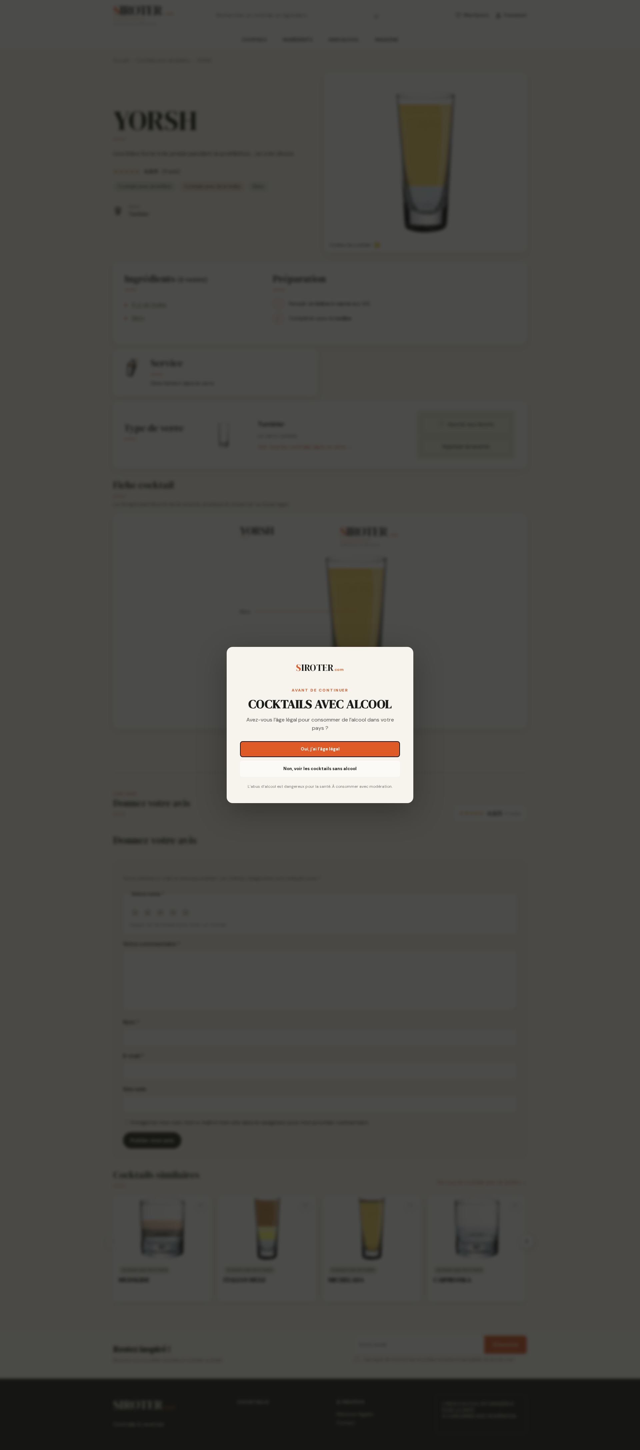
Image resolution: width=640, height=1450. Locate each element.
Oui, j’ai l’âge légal (320, 749)
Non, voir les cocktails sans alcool (320, 768)
